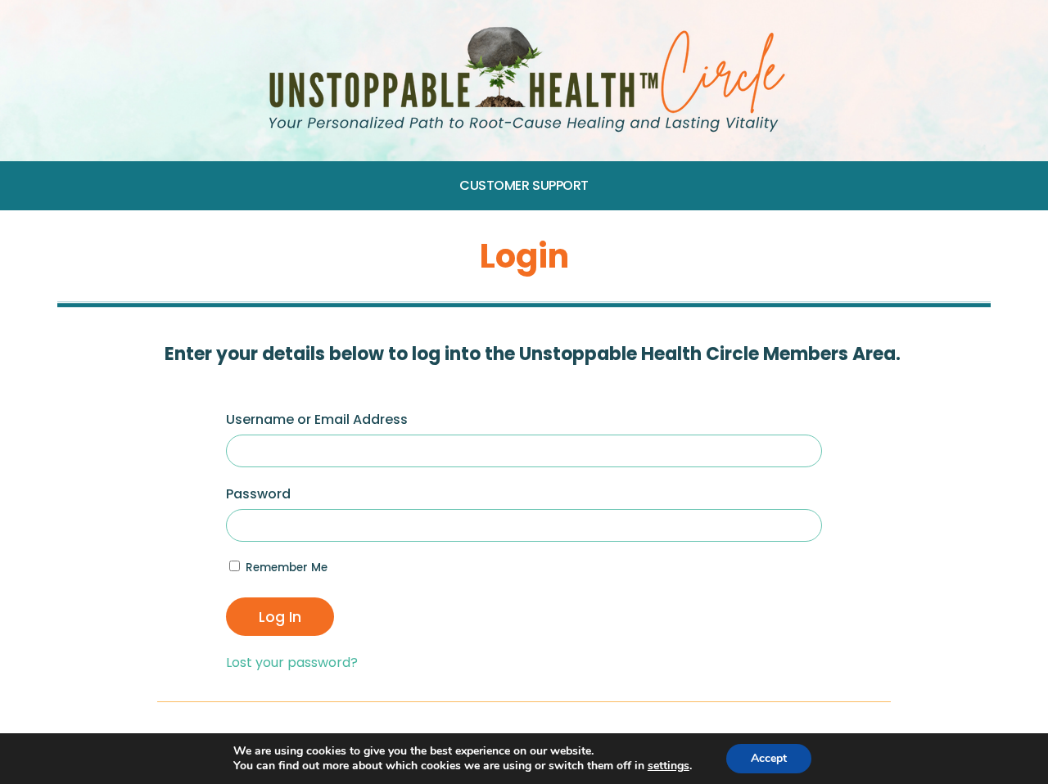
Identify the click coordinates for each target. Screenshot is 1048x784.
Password (258, 493)
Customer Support (524, 185)
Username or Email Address (317, 419)
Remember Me (285, 567)
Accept (769, 758)
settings (668, 766)
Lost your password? (292, 662)
